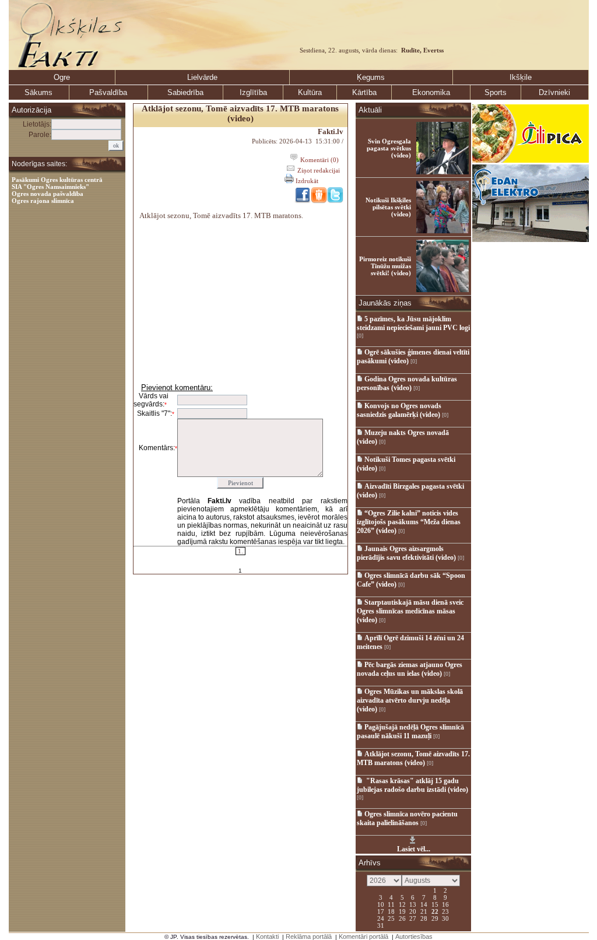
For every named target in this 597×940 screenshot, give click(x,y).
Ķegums (371, 77)
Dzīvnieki (554, 92)
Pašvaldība (108, 92)
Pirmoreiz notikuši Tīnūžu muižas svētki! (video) (385, 265)
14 (423, 903)
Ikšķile (521, 77)
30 (445, 917)
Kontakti (267, 936)
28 (423, 917)
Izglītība (253, 92)
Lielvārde (202, 77)
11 (391, 903)
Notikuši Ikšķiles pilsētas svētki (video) (388, 207)
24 (380, 917)
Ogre (62, 77)
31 (380, 924)
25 (391, 917)
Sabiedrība (185, 92)
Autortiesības (414, 936)
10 (380, 903)
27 (412, 917)
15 (434, 903)
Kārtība (364, 92)
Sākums (38, 92)
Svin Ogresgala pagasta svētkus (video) (389, 148)
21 (423, 910)
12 (402, 903)
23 (445, 910)
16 (445, 903)
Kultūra (310, 92)
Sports (495, 92)
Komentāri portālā (363, 936)
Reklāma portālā (309, 936)
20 (412, 910)
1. (240, 551)
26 (402, 917)
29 (434, 917)
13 (412, 903)
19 (402, 910)
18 (391, 910)
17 (380, 910)
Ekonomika (431, 92)
